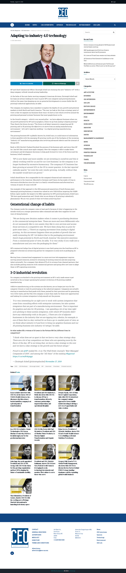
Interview (48, 366)
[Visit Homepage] (63, 13)
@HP (26, 351)
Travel (86, 159)
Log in (86, 176)
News (35, 25)
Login (114, 1)
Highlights (88, 124)
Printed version (66, 366)
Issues (86, 135)
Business (87, 96)
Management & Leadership (94, 138)
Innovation (88, 131)
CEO (16, 366)
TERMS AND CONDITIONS (40, 543)
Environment (84, 25)
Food (85, 117)
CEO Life (96, 25)
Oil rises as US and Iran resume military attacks (99, 55)
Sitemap (72, 571)
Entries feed (88, 178)
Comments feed (89, 181)
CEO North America (57, 571)
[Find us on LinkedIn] (12, 25)
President (56, 366)
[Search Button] (115, 25)
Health (86, 120)
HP (42, 366)
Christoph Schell (34, 366)
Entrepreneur (89, 110)
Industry (87, 128)
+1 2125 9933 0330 (59, 540)
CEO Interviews (47, 25)
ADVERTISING (36, 535)
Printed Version (90, 152)
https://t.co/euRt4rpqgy (23, 356)
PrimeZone (88, 149)
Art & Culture (89, 92)
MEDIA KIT (35, 537)
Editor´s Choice (89, 106)
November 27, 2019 (53, 361)
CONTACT (35, 529)
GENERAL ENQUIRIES (39, 532)
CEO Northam (23, 366)
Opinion (59, 25)
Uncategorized (89, 163)
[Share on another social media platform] (78, 83)
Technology (71, 25)
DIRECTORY (36, 540)
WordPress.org (88, 184)
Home (27, 25)
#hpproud (70, 353)
